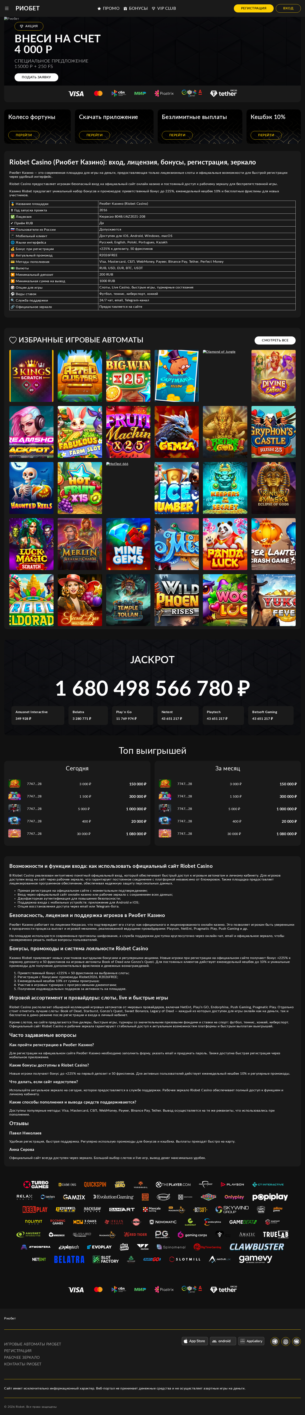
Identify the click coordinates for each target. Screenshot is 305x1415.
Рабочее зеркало (22, 1358)
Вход (288, 8)
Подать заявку (36, 77)
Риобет (28, 8)
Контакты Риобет (22, 1364)
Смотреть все (275, 340)
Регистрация (254, 8)
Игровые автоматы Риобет (32, 1344)
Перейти (24, 135)
